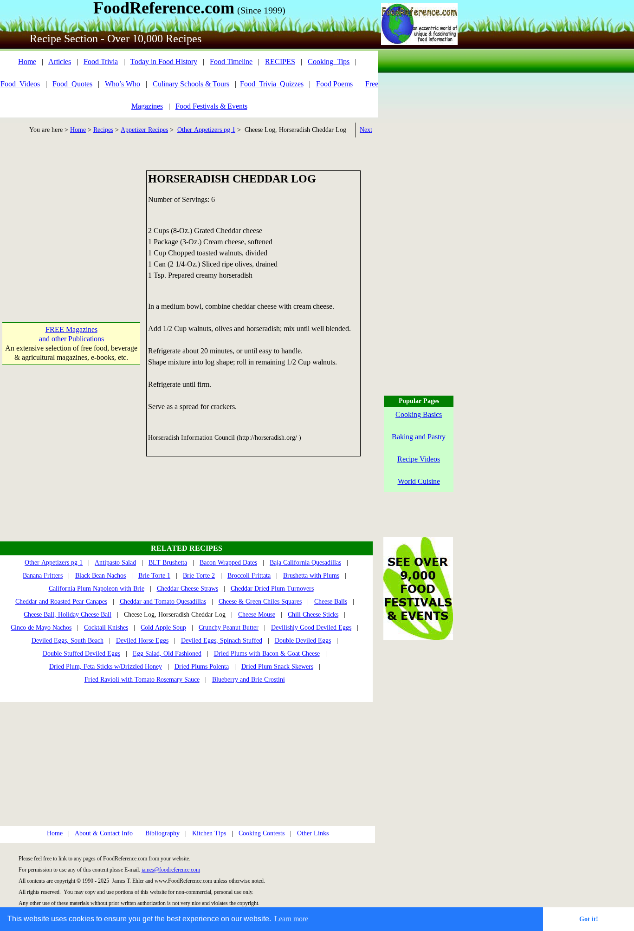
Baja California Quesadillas (305, 562)
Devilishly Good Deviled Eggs (311, 627)
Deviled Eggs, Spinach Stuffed (221, 640)
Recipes (103, 129)
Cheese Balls (330, 601)
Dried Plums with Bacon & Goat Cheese (267, 653)
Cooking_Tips (328, 61)
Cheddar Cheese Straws (187, 588)
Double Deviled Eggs (303, 640)
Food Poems (334, 84)
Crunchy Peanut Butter (229, 627)
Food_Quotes (72, 84)
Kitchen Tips (209, 833)
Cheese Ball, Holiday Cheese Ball (67, 614)
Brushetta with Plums (311, 575)
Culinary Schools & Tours (191, 84)
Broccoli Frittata (249, 575)
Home (27, 61)
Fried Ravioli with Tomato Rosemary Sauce (142, 679)
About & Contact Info (104, 833)
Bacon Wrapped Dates (228, 562)
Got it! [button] (588, 919)
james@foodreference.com (171, 869)
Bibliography (162, 833)
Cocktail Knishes (106, 627)
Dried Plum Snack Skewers (277, 666)
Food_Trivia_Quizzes (272, 84)
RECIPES (280, 61)
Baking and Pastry (419, 437)
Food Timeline (231, 61)
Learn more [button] (291, 919)
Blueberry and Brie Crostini (248, 679)
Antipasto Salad (115, 562)
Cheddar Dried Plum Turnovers (272, 588)
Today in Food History (163, 61)
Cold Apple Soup (163, 627)
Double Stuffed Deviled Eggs (81, 653)
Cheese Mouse (256, 614)
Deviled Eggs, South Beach (68, 640)
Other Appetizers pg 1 (206, 129)
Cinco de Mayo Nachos (41, 627)
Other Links (313, 833)
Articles (59, 61)
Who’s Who (122, 84)
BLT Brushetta (168, 562)
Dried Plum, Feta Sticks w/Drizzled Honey (105, 666)
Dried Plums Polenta (202, 666)
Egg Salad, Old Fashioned (167, 653)
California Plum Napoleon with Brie (96, 588)
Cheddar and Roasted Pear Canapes (61, 601)
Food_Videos (20, 84)
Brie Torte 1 (154, 575)
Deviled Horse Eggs (142, 640)
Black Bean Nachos (100, 575)
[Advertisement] (71, 228)
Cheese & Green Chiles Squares (260, 601)
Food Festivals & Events (211, 106)
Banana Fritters (43, 575)
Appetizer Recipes (144, 129)
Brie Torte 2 (199, 575)
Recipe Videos (418, 459)
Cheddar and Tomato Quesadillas (163, 601)
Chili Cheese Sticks (313, 614)
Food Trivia (101, 61)
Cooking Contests (262, 833)
